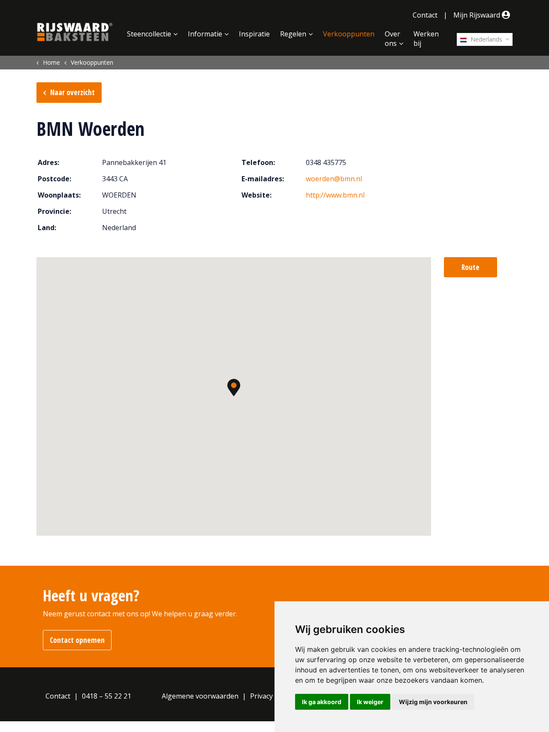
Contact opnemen (77, 640)
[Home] (75, 32)
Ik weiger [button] (370, 701)
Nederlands (485, 39)
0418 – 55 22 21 (106, 696)
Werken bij (426, 38)
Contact (425, 15)
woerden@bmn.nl (334, 178)
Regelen (293, 34)
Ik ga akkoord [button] (321, 701)
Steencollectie (149, 34)
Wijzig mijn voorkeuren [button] (433, 701)
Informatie (205, 34)
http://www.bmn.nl (335, 195)
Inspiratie (254, 34)
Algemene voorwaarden (200, 696)
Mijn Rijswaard (477, 15)
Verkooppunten (348, 34)
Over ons (392, 38)
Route (471, 267)
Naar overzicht (72, 92)
